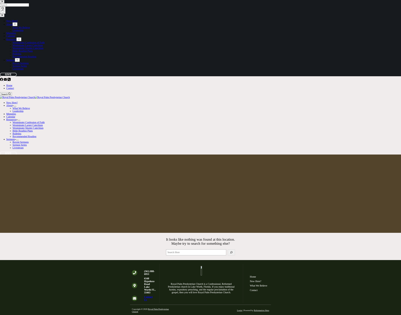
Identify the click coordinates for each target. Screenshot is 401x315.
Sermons (10, 139)
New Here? (12, 102)
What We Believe (21, 108)
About (9, 105)
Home (9, 85)
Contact (10, 88)
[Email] (6, 80)
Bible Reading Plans (23, 130)
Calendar (10, 116)
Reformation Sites (261, 310)
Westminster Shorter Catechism (28, 128)
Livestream (18, 147)
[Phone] (9, 80)
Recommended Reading (24, 136)
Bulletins (17, 133)
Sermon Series (20, 145)
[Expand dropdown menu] (15, 106)
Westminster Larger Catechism (28, 125)
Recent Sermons (21, 142)
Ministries (11, 114)
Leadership (18, 111)
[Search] (231, 252)
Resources (11, 119)
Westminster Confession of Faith (29, 122)
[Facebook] (2, 80)
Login (239, 310)
